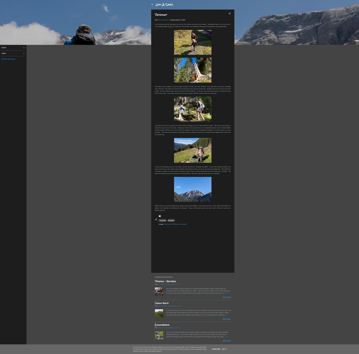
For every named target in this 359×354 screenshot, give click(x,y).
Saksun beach (162, 303)
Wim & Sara (164, 4)
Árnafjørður (162, 325)
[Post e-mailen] (160, 217)
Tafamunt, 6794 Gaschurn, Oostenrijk (175, 224)
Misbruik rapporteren (8, 59)
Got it (224, 349)
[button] (229, 13)
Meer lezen (227, 297)
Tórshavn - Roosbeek (165, 281)
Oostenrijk (162, 220)
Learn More (216, 349)
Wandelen (171, 220)
